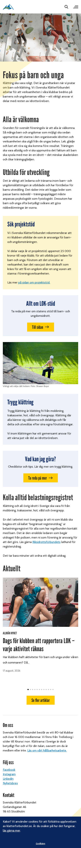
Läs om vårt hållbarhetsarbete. (47, 750)
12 (52, 689)
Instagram (9, 774)
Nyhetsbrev (10, 783)
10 (48, 689)
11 (50, 689)
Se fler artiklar (40, 700)
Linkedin (8, 778)
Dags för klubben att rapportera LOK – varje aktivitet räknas (39, 645)
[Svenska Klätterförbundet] (8, 6)
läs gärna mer (11, 830)
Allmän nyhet (10, 633)
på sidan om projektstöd (34, 282)
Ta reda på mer (37, 478)
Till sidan (37, 327)
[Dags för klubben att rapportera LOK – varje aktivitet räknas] (40, 602)
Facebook (9, 769)
